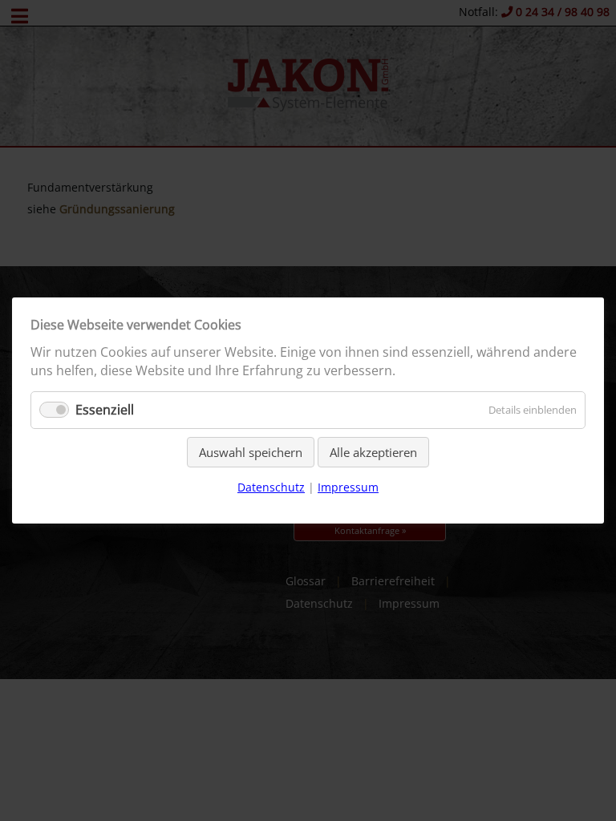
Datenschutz (271, 487)
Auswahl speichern (250, 452)
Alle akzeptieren (373, 452)
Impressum (348, 487)
